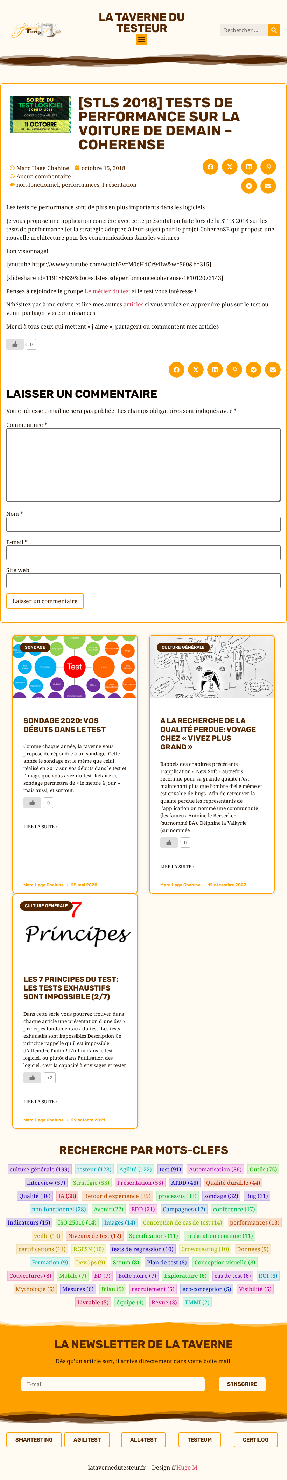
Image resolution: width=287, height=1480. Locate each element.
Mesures (78, 1289)
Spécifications (153, 1236)
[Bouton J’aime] (15, 344)
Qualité (35, 1196)
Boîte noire (137, 1275)
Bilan (113, 1289)
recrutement (153, 1289)
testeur (94, 1169)
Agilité (135, 1169)
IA (67, 1196)
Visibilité (255, 1289)
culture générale (40, 1169)
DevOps (90, 1262)
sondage (221, 1196)
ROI (268, 1275)
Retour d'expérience (117, 1196)
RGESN (89, 1249)
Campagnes (184, 1209)
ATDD (184, 1182)
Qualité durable (233, 1182)
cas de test (233, 1275)
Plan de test (167, 1262)
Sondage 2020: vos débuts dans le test (64, 725)
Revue (164, 1302)
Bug (257, 1196)
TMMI (197, 1302)
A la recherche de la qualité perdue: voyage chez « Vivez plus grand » (208, 734)
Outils (263, 1169)
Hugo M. (187, 1467)
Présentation (119, 185)
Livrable (93, 1302)
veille (47, 1236)
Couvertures (30, 1275)
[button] (141, 39)
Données (253, 1249)
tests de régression (143, 1249)
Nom (14, 513)
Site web (17, 570)
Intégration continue (219, 1236)
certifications (42, 1249)
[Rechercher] (274, 30)
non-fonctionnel (37, 185)
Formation (50, 1262)
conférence (234, 1209)
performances (80, 185)
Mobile (72, 1275)
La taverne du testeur (142, 22)
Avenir (109, 1209)
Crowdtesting (205, 1249)
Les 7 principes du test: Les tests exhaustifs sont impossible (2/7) (70, 988)
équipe (130, 1302)
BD (102, 1275)
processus (178, 1196)
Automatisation (215, 1169)
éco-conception (206, 1289)
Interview (46, 1182)
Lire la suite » (40, 827)
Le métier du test (108, 291)
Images (119, 1222)
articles (134, 304)
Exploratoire (185, 1275)
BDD (143, 1209)
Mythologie (35, 1289)
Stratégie (91, 1182)
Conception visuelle (225, 1262)
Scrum (126, 1262)
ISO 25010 (77, 1222)
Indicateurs (29, 1222)
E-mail (17, 542)
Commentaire (26, 425)
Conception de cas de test (182, 1222)
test (170, 1169)
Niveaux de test (94, 1236)
